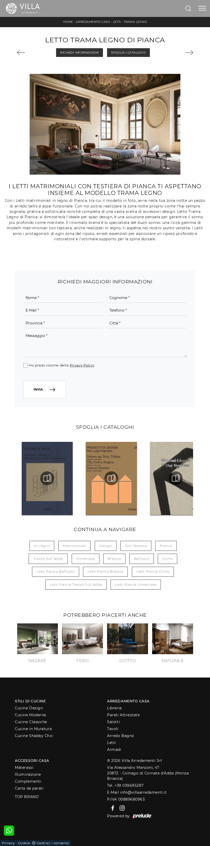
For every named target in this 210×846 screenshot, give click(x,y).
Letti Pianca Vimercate (135, 584)
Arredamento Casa (93, 22)
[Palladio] (30, 52)
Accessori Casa (32, 760)
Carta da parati (29, 788)
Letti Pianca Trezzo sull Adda (76, 584)
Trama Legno (135, 22)
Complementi (28, 781)
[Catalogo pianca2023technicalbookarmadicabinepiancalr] (47, 478)
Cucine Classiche (31, 722)
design (105, 546)
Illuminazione (28, 774)
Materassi (24, 767)
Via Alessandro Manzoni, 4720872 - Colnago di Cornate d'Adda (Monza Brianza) (148, 773)
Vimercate (85, 558)
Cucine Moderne (30, 715)
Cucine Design (29, 708)
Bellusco (141, 558)
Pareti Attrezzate (123, 715)
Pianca (166, 546)
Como (167, 558)
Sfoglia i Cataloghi (128, 52)
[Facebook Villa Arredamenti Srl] (112, 807)
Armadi (114, 749)
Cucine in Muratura (33, 728)
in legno (42, 546)
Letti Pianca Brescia (105, 571)
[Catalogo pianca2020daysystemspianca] (176, 478)
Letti (117, 22)
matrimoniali (74, 546)
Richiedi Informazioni (79, 52)
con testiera (136, 546)
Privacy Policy (82, 365)
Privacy (8, 843)
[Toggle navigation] (202, 8)
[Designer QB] (180, 52)
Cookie (24, 843)
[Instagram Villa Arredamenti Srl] (121, 807)
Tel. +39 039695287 (125, 785)
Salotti (113, 722)
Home (68, 22)
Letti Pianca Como (152, 571)
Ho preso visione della (61, 365)
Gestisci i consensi (53, 843)
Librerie (114, 708)
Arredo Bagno (120, 735)
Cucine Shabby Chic (34, 735)
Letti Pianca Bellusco (56, 571)
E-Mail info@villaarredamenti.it (137, 792)
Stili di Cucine (30, 701)
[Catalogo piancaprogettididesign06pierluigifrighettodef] (111, 478)
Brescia (114, 558)
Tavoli (112, 728)
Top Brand (27, 796)
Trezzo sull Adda (48, 558)
